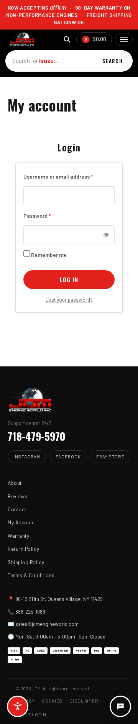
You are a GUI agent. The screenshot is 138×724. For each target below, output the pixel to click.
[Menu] (124, 39)
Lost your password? (69, 299)
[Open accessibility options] (17, 706)
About (15, 482)
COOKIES (52, 700)
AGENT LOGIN (30, 714)
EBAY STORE (110, 456)
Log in (69, 280)
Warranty (18, 535)
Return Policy (23, 548)
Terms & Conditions (31, 575)
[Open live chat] (120, 706)
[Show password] (106, 234)
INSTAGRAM (26, 456)
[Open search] (67, 39)
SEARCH (112, 61)
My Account (21, 522)
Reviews (18, 496)
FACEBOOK (68, 456)
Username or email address (58, 176)
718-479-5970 (37, 436)
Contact (17, 509)
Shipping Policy (26, 562)
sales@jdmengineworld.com (47, 624)
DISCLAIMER (83, 700)
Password (37, 215)
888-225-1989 (30, 611)
